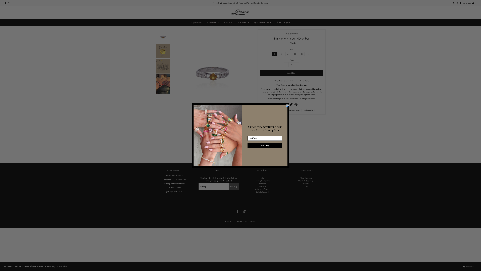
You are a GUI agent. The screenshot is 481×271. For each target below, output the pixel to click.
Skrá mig (265, 145)
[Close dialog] (287, 105)
